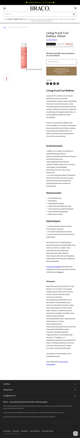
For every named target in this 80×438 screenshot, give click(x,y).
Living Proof (51, 40)
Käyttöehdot (24, 431)
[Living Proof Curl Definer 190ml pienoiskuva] (6, 77)
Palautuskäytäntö (35, 431)
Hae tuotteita (6, 431)
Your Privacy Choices (47, 431)
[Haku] (74, 14)
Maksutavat (16, 431)
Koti (4, 27)
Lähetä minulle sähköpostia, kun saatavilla (61, 71)
